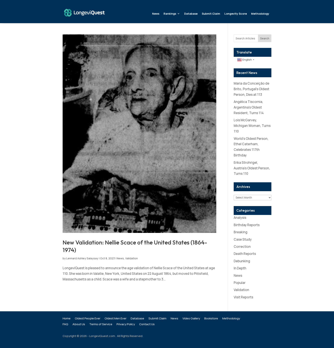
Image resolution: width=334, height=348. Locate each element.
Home (67, 318)
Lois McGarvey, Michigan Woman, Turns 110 (252, 125)
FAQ (65, 324)
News (155, 13)
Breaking (240, 232)
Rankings (170, 13)
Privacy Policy (126, 324)
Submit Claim (211, 13)
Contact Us (147, 324)
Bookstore (211, 318)
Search (264, 38)
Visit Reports (243, 297)
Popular (239, 282)
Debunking (242, 261)
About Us (78, 324)
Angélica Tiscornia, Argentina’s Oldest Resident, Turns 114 (249, 107)
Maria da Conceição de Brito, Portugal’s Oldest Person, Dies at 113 (251, 89)
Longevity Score (235, 13)
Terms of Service (100, 324)
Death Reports (245, 253)
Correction (242, 246)
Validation (131, 258)
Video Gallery (191, 318)
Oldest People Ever (87, 318)
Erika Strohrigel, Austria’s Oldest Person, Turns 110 (252, 168)
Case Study (243, 239)
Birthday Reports (247, 225)
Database (191, 13)
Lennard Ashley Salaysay (82, 258)
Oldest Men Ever (115, 318)
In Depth (240, 268)
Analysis (240, 217)
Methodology (260, 13)
